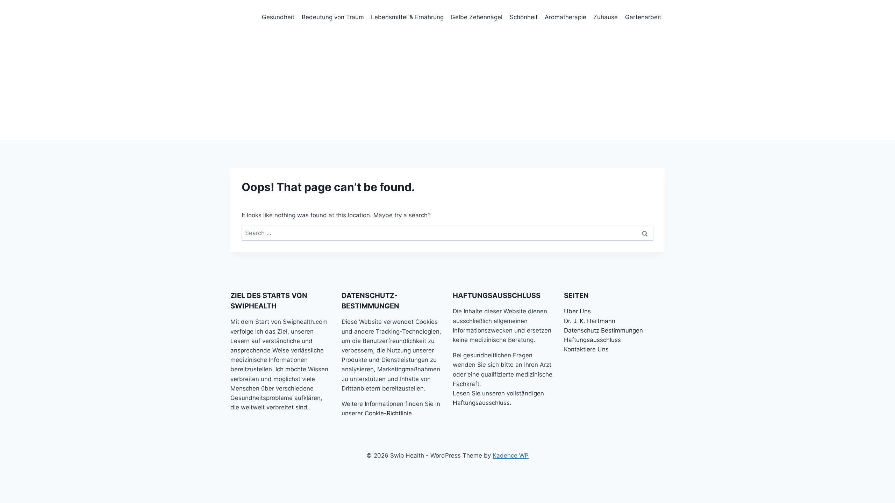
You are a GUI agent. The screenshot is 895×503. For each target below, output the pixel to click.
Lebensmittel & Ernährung (407, 17)
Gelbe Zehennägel (476, 17)
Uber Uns (577, 311)
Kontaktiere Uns (586, 349)
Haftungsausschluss (481, 402)
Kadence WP (511, 455)
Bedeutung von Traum (333, 17)
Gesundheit (278, 17)
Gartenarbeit (643, 17)
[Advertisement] (447, 87)
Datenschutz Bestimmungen (603, 330)
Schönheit (524, 17)
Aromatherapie (565, 17)
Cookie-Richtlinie (388, 413)
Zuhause (605, 17)
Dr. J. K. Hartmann (589, 321)
